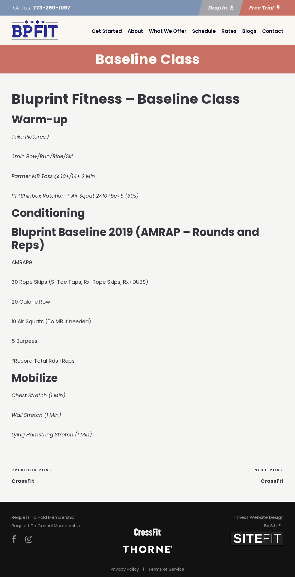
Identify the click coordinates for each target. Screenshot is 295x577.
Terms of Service (166, 569)
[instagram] (28, 539)
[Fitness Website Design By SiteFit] (256, 538)
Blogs (249, 31)
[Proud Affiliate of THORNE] (147, 549)
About (135, 31)
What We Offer (167, 31)
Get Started (107, 31)
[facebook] (14, 539)
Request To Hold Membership (43, 517)
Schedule (204, 31)
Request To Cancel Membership (46, 526)
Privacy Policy (125, 569)
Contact (272, 31)
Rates (229, 31)
